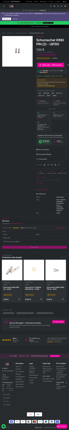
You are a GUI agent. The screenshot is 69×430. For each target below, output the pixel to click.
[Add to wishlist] (20, 261)
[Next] (65, 257)
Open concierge (59, 321)
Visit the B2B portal (60, 383)
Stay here (15, 19)
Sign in (58, 1)
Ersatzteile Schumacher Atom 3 (45, 313)
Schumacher (7, 282)
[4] (14, 231)
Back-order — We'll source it (52, 65)
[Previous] (61, 257)
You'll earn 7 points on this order (47, 54)
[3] (12, 231)
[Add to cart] (19, 299)
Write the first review (16, 223)
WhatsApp (7, 404)
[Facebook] (44, 164)
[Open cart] (65, 6)
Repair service (20, 384)
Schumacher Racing (21, 33)
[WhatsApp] (51, 164)
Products (10, 33)
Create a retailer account (61, 387)
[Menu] (3, 6)
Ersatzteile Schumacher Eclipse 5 (25, 313)
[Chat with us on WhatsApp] (3, 426)
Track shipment (20, 376)
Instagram (7, 398)
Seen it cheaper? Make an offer (50, 76)
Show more (39, 182)
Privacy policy (33, 377)
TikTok (7, 401)
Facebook (7, 394)
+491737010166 (47, 381)
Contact (31, 382)
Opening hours (20, 381)
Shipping (18, 374)
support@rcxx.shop (48, 378)
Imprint (31, 380)
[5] (16, 231)
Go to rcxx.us (6, 19)
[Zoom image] (17, 51)
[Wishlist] (58, 6)
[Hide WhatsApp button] (7, 428)
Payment (18, 369)
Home (3, 33)
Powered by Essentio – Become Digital (55, 427)
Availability (19, 379)
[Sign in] (61, 6)
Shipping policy (33, 375)
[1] (8, 231)
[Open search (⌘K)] (50, 6)
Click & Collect (20, 371)
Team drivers (19, 386)
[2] (10, 231)
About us (18, 366)
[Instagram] (55, 164)
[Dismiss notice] (21, 19)
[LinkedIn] (48, 164)
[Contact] (54, 6)
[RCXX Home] (11, 6)
